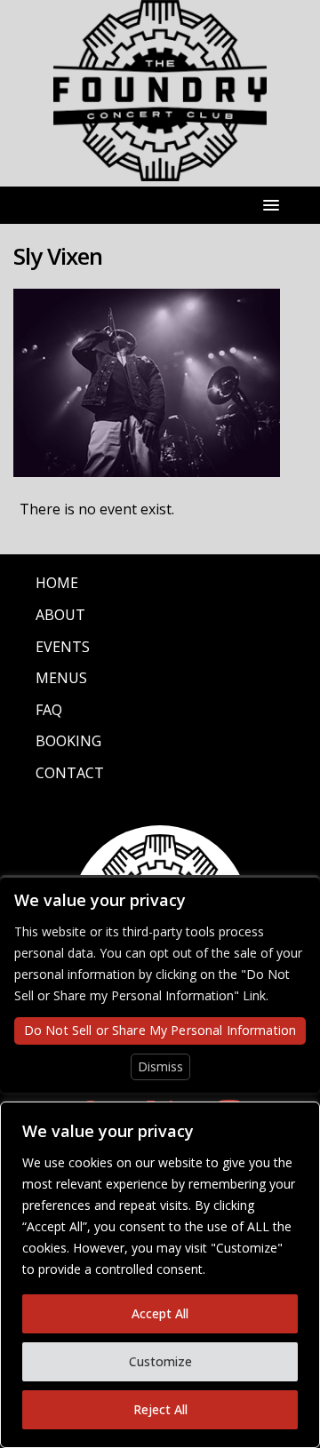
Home (57, 583)
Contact (70, 773)
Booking (68, 741)
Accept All (160, 1313)
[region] (160, 1275)
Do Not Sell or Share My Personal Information (160, 1030)
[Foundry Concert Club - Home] (160, 171)
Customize (160, 1361)
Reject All (160, 1409)
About (60, 615)
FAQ (49, 710)
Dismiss (160, 1066)
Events (63, 646)
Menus (61, 678)
